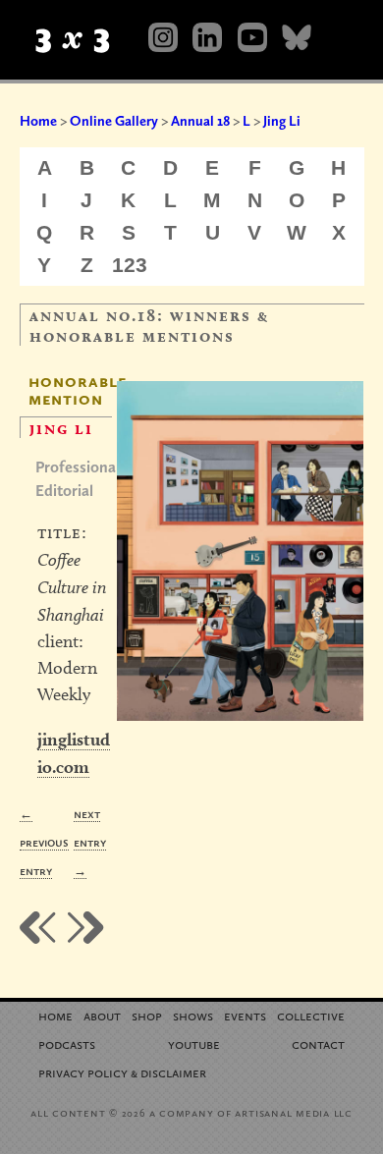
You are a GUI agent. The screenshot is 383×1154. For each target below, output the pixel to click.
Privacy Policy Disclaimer (122, 1072)
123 (129, 264)
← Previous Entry (44, 842)
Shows (193, 1015)
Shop (147, 1015)
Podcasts (66, 1043)
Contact (318, 1043)
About (102, 1015)
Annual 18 (200, 121)
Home (38, 121)
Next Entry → (90, 842)
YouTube (194, 1043)
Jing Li (282, 121)
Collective (311, 1015)
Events (245, 1015)
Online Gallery (114, 121)
